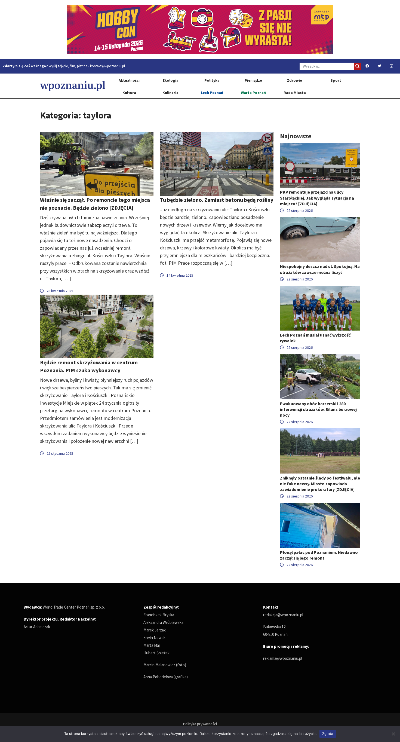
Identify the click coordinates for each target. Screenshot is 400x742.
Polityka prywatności (200, 723)
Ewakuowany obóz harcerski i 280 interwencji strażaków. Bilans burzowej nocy (318, 409)
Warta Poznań (253, 92)
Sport (336, 80)
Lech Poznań (212, 92)
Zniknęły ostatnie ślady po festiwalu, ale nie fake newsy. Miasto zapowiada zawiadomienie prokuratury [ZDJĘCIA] (320, 483)
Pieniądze (253, 80)
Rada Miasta (295, 92)
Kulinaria (170, 92)
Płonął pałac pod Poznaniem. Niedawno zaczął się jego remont (319, 555)
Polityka (212, 80)
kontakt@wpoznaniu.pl (107, 66)
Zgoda (327, 733)
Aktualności (129, 80)
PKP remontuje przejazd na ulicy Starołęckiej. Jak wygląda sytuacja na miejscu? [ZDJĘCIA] (317, 197)
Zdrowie (294, 80)
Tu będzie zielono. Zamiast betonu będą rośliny (216, 199)
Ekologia (171, 80)
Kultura (129, 92)
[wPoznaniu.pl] (72, 86)
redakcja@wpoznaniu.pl (283, 614)
